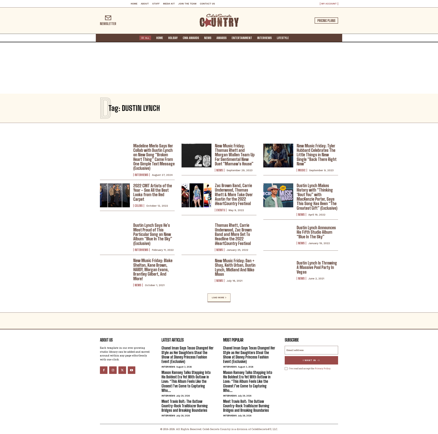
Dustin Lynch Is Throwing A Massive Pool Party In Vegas (317, 267)
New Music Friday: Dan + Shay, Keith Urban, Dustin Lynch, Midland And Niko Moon (235, 267)
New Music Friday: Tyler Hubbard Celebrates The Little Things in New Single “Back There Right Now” (317, 154)
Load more (218, 297)
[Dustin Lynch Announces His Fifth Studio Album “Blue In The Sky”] (278, 235)
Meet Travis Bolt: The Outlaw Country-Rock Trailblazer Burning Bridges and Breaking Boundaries (185, 406)
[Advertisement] (219, 68)
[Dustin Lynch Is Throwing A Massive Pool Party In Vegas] (278, 270)
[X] (122, 370)
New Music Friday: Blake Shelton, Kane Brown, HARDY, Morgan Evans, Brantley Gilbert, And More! (152, 269)
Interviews (141, 174)
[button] (295, 38)
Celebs (139, 205)
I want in (309, 360)
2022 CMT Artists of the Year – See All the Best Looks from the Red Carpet (152, 192)
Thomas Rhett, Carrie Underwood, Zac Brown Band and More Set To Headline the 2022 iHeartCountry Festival (233, 234)
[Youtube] (131, 370)
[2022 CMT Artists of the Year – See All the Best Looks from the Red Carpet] (115, 195)
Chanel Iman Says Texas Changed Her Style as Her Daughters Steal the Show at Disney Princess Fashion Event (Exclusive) (188, 355)
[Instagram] (113, 370)
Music (302, 170)
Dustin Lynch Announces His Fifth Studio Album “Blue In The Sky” (316, 232)
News (219, 170)
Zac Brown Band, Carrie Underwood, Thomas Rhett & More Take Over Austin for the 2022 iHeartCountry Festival (234, 194)
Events (220, 210)
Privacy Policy (322, 368)
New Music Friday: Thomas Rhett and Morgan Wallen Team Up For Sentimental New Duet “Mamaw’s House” (235, 154)
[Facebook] (103, 370)
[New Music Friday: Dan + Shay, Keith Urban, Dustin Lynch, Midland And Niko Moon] (196, 270)
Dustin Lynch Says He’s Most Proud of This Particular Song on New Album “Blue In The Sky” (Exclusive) (152, 234)
